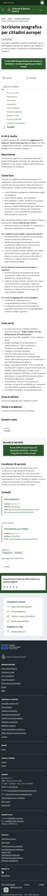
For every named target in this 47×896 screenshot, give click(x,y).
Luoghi (3, 762)
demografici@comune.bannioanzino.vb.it (24, 509)
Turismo (4, 736)
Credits (41, 884)
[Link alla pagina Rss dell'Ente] (2, 872)
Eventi (3, 765)
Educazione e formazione (10, 714)
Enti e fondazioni (7, 676)
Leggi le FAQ (6, 852)
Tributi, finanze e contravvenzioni (13, 733)
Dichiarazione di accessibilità (12, 846)
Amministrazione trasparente (12, 849)
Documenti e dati (7, 672)
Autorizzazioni (6, 707)
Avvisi (3, 749)
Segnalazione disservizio (10, 855)
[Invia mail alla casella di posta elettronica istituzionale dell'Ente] (22, 790)
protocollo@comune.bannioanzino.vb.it (23, 538)
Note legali (5, 842)
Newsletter (5, 875)
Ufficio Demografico (12, 499)
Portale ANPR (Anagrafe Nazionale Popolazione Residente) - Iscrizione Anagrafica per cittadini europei (23, 64)
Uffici (3, 690)
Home (3, 18)
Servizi (10, 18)
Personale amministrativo (11, 683)
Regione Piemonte (8, 3)
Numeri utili (5, 805)
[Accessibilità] (6, 890)
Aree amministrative (9, 668)
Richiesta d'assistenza (9, 860)
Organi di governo (8, 679)
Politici (3, 687)
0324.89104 (15, 506)
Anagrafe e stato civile (21, 18)
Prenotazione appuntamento (12, 857)
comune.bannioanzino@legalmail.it (21, 512)
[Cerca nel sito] (40, 10)
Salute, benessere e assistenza (13, 729)
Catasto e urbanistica (9, 710)
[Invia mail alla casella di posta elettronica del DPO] (15, 818)
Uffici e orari (5, 801)
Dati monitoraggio (8, 884)
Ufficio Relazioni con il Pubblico (16, 528)
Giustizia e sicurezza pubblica (12, 718)
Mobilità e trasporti (8, 725)
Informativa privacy (8, 838)
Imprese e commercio (9, 721)
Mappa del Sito (16, 887)
